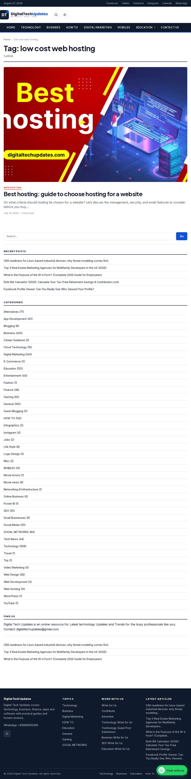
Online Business (14, 496)
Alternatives (11, 311)
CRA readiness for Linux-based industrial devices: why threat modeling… (165, 709)
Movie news (11, 482)
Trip (6, 560)
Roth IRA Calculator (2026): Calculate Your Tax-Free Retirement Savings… (162, 745)
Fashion (8, 382)
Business (53, 27)
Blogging (9, 325)
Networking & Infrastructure (21, 489)
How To (72, 27)
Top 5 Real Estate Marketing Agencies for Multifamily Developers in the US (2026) (55, 267)
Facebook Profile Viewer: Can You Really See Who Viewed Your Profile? (49, 289)
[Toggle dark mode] (64, 14)
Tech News (11, 539)
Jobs (7, 439)
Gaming (8, 396)
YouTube (9, 603)
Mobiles (124, 27)
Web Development (15, 581)
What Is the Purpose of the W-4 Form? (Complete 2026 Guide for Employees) (53, 274)
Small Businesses (15, 517)
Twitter (126, 3)
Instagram (153, 3)
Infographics (11, 425)
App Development (15, 318)
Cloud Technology (15, 347)
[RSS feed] (7, 733)
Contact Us (170, 27)
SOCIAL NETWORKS (16, 532)
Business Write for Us (115, 737)
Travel (8, 553)
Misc (7, 461)
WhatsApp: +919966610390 (21, 725)
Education (144, 27)
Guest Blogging (13, 411)
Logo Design (12, 453)
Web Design (11, 574)
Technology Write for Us (117, 722)
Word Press (11, 596)
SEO (6, 510)
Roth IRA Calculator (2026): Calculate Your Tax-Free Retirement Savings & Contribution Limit (61, 282)
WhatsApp (181, 3)
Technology (31, 27)
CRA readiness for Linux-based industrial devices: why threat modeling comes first (56, 260)
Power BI (9, 503)
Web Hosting (12, 188)
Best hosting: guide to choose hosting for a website (73, 193)
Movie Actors (12, 475)
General (9, 404)
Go (182, 236)
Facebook (112, 3)
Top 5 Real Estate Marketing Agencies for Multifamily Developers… (163, 722)
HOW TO (9, 418)
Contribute (108, 710)
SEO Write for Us (112, 743)
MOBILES (9, 468)
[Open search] (56, 14)
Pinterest (138, 3)
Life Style (9, 446)
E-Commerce (12, 361)
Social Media (12, 524)
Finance (8, 389)
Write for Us (109, 705)
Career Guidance (14, 340)
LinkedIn (167, 3)
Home (11, 27)
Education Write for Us (116, 748)
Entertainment (12, 375)
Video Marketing (14, 567)
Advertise (108, 716)
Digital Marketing (98, 27)
